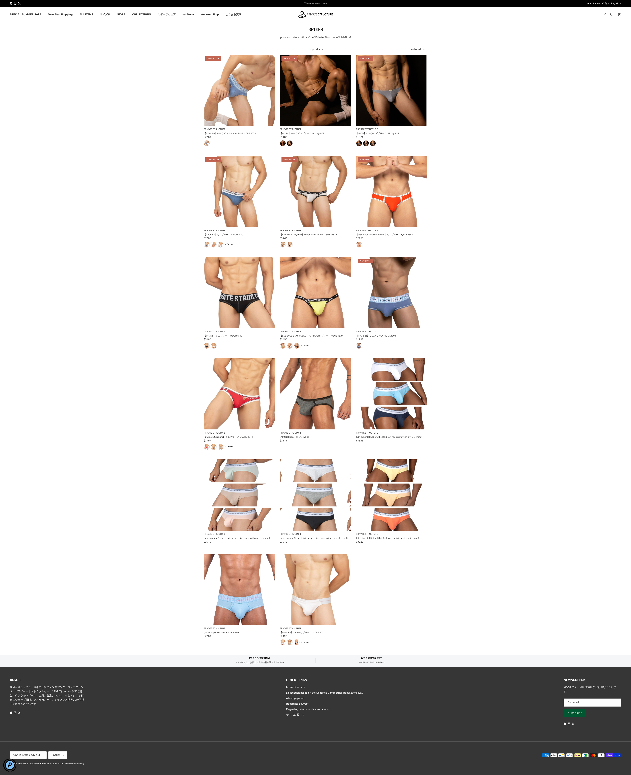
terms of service (295, 687)
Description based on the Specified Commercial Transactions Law (324, 693)
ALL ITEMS (86, 14)
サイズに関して (295, 715)
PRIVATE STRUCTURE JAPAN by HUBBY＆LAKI (41, 763)
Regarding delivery (297, 704)
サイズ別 (105, 14)
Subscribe (575, 713)
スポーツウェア (166, 14)
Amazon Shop (210, 14)
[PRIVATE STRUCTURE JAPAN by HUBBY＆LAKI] (315, 14)
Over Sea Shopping (60, 14)
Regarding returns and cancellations (307, 709)
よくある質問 (233, 14)
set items (188, 14)
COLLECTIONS (141, 14)
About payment (295, 698)
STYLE (121, 14)
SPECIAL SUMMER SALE (25, 14)
